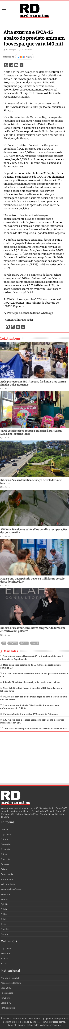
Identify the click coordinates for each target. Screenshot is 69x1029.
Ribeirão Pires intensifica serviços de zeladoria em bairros (31, 682)
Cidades (4, 829)
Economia (5, 849)
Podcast (4, 958)
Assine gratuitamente (11, 982)
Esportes (5, 864)
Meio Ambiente (8, 884)
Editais (4, 854)
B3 (4, 643)
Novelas (4, 899)
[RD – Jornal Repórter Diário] (34, 10)
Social (3, 924)
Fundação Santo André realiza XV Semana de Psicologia (30, 714)
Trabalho (5, 929)
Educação (5, 859)
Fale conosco (7, 992)
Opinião (4, 904)
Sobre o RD (6, 1002)
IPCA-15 (35, 643)
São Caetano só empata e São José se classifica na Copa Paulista (36, 728)
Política (4, 914)
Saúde (4, 919)
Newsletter (6, 894)
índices (24, 643)
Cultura (4, 839)
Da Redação (11, 49)
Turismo (4, 934)
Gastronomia (7, 874)
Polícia (4, 909)
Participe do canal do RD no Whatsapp (30, 313)
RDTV (3, 963)
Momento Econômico (11, 889)
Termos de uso (8, 1007)
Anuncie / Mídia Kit (10, 977)
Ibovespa (13, 643)
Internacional (7, 879)
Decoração (5, 844)
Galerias (4, 869)
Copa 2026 (6, 834)
